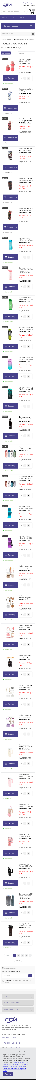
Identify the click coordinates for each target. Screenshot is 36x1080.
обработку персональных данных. (18, 981)
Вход (24, 3)
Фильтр (7, 53)
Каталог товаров (11, 26)
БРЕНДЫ (22, 17)
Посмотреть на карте (9, 1037)
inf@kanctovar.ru (14, 1047)
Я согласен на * (18, 981)
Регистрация (31, 3)
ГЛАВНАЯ (5, 17)
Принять (8, 1074)
